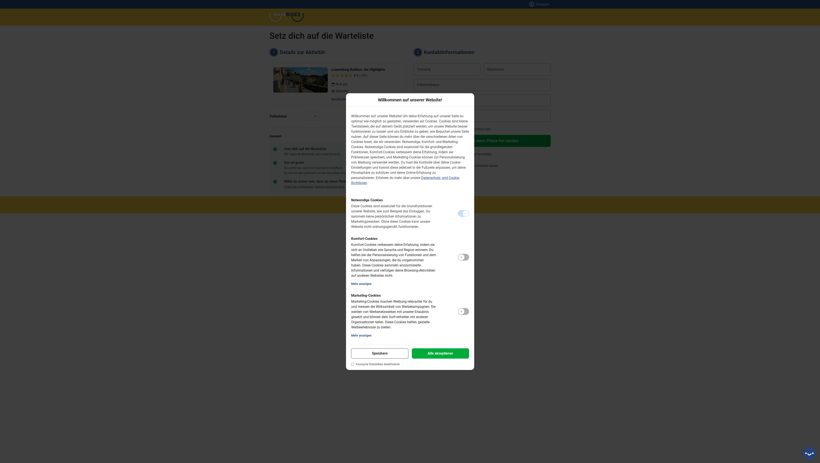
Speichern (380, 353)
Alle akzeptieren (440, 353)
